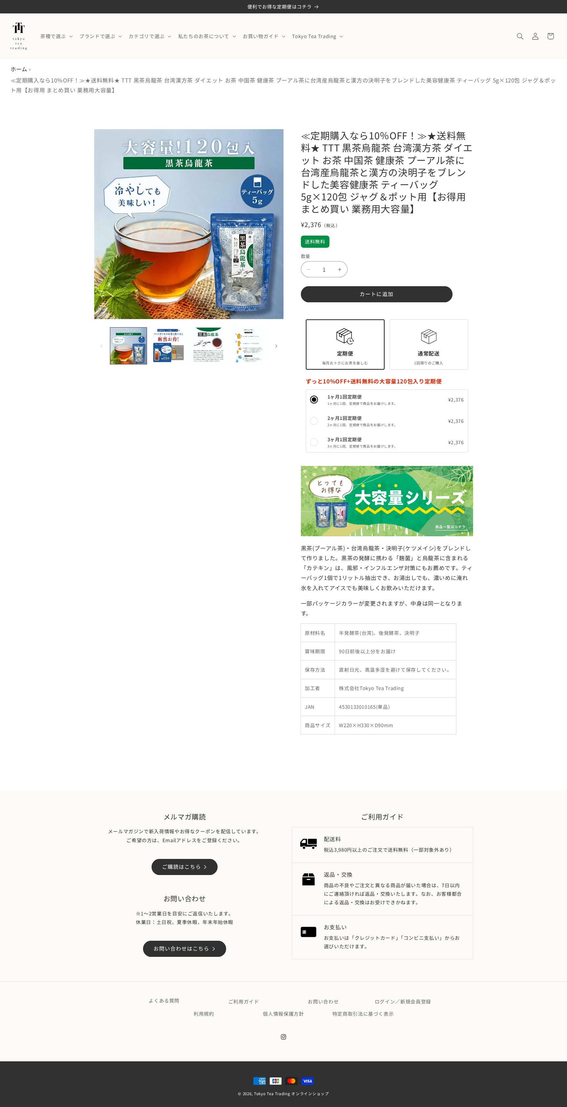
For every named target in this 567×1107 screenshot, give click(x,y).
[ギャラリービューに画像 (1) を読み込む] (128, 346)
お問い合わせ (323, 1001)
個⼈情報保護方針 (283, 1013)
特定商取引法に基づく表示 (363, 1013)
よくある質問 (164, 1000)
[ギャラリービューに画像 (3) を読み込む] (208, 346)
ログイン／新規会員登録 (403, 1001)
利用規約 (204, 1013)
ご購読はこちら (181, 866)
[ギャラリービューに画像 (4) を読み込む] (248, 346)
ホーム (19, 69)
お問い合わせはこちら (182, 948)
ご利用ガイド (243, 1001)
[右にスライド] (276, 346)
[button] (55, 36)
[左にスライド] (101, 346)
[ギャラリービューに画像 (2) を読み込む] (168, 346)
